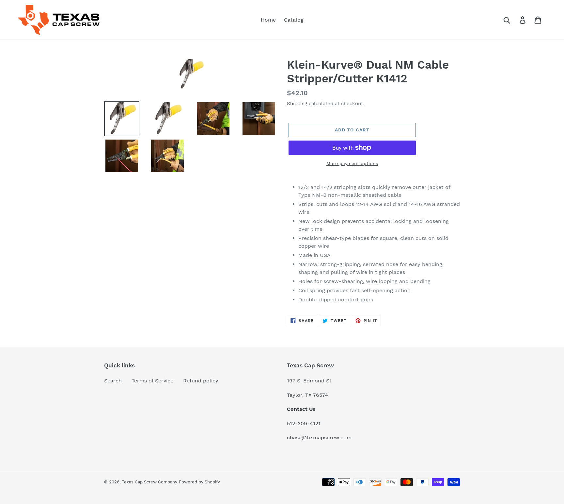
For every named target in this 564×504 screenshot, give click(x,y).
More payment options (352, 163)
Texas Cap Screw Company (149, 481)
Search (113, 381)
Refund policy (200, 381)
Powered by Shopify (199, 481)
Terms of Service (152, 381)
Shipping (297, 104)
